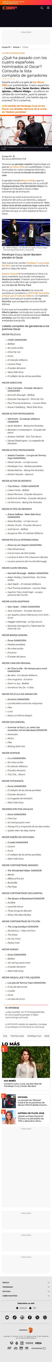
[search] (42, 8)
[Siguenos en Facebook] (30, 1318)
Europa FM (6, 47)
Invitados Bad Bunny (10, 3)
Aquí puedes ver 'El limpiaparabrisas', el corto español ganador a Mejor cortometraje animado (25, 1015)
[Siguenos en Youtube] (7, 1318)
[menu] (48, 7)
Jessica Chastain (10, 274)
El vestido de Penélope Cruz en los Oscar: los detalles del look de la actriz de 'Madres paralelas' (24, 109)
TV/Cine (25, 47)
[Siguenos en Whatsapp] (45, 1318)
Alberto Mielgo (27, 180)
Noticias (16, 47)
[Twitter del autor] (14, 156)
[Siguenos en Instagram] (22, 1318)
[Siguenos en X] (37, 1318)
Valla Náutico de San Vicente (13, 2)
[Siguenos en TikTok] (15, 1318)
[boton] (37, 1283)
